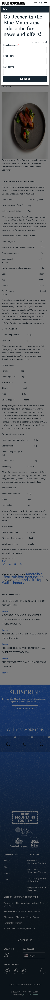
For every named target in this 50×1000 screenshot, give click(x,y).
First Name (8, 55)
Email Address (11, 45)
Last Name (8, 66)
